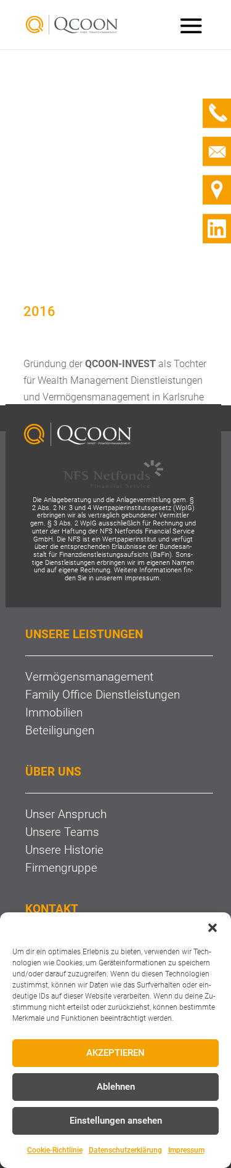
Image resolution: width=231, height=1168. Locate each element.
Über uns (53, 771)
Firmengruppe (61, 868)
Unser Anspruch (66, 814)
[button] (212, 928)
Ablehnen (116, 1086)
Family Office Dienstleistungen (102, 694)
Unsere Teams (62, 832)
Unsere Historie (64, 850)
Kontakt (51, 909)
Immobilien (54, 712)
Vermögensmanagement (89, 677)
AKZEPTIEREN (115, 1052)
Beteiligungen (59, 730)
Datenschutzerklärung (125, 1150)
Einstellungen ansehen (116, 1120)
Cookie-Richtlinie (55, 1150)
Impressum (186, 1150)
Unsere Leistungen (84, 634)
